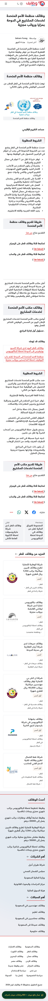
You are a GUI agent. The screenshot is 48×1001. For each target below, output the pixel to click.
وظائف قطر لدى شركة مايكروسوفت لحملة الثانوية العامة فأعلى (13, 532)
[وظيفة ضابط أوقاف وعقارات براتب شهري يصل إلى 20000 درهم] (24, 819)
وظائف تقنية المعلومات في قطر (32, 778)
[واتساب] (19, 512)
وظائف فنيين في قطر (34, 587)
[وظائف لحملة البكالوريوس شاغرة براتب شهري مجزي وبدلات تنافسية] (24, 848)
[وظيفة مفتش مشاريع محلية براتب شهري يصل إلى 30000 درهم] (24, 838)
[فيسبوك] (34, 512)
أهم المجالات (38, 897)
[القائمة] (6, 3)
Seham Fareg (21, 38)
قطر (21, 553)
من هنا (28, 232)
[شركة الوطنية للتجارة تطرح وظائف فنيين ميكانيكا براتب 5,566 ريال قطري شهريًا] (24, 829)
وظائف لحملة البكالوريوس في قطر (32, 627)
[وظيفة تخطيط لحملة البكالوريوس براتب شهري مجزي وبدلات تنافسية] (24, 809)
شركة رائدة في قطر (35, 591)
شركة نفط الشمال (33, 784)
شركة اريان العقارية (35, 667)
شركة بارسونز (35, 746)
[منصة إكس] (26, 512)
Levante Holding (33, 632)
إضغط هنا (38, 248)
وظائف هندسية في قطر (33, 704)
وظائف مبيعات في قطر (33, 663)
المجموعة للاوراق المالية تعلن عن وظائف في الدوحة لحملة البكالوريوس (35, 532)
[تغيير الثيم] (19, 3)
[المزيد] (11, 512)
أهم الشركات (38, 856)
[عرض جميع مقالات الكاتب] (41, 40)
